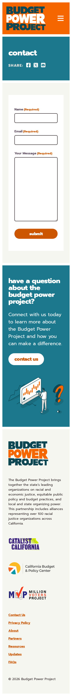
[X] (36, 65)
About (13, 630)
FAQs (12, 662)
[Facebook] (28, 65)
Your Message (33, 153)
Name (26, 109)
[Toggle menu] (61, 18)
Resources (16, 646)
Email (26, 131)
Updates (15, 654)
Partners (15, 638)
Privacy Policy (19, 622)
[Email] (43, 65)
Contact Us (26, 359)
